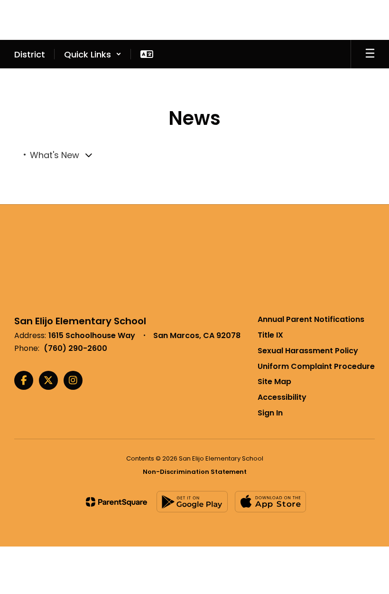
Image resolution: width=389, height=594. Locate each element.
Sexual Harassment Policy (308, 350)
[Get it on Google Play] (192, 501)
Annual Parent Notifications (311, 319)
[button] (93, 54)
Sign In (270, 412)
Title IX (270, 335)
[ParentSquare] (116, 502)
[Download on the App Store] (270, 501)
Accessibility (282, 397)
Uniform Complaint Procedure (316, 366)
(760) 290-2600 (75, 348)
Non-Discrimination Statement (195, 471)
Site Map (274, 381)
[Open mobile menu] (370, 54)
